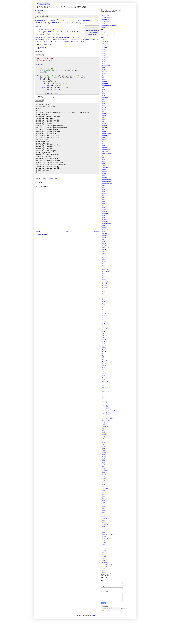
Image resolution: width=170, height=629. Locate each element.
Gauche (104, 125)
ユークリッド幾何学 (107, 418)
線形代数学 (105, 500)
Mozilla (104, 231)
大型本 (104, 504)
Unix (103, 370)
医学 (103, 430)
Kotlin (103, 185)
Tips (103, 356)
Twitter (104, 362)
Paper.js (104, 258)
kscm (103, 191)
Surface (104, 342)
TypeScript (105, 364)
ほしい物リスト (40, 10)
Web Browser (106, 384)
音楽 (103, 436)
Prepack (104, 274)
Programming (50, 178)
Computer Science (107, 85)
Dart (103, 95)
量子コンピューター (107, 564)
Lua (103, 205)
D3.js (103, 93)
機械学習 (104, 450)
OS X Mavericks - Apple (46, 29)
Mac (103, 207)
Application (105, 57)
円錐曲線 (104, 434)
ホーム (67, 231)
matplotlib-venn (106, 223)
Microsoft (104, 227)
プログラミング (106, 414)
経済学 (104, 454)
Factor (104, 113)
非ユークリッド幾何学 (108, 534)
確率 (103, 444)
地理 (103, 512)
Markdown (105, 213)
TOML (104, 358)
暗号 (103, 422)
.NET (103, 39)
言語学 (104, 464)
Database (105, 97)
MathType (105, 220)
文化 (103, 546)
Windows (104, 390)
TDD (103, 348)
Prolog (104, 280)
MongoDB (105, 230)
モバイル (104, 416)
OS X (103, 253)
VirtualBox (105, 378)
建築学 (104, 462)
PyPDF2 (104, 288)
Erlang (104, 109)
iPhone (104, 161)
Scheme (104, 318)
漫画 (103, 554)
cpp (103, 87)
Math (103, 215)
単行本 (104, 506)
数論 (103, 490)
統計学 (104, 522)
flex (103, 121)
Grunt (103, 137)
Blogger (104, 71)
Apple (104, 53)
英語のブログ (105, 21)
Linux (103, 199)
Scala (103, 316)
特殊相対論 (105, 524)
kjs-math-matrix (106, 179)
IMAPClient (105, 151)
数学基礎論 (105, 488)
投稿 (104, 32)
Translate (107, 611)
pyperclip (104, 290)
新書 (103, 484)
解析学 (104, 442)
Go (103, 129)
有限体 (104, 556)
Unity (103, 368)
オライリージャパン (75, 39)
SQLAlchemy (105, 336)
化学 (103, 438)
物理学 (104, 544)
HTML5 (104, 143)
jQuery (104, 169)
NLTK (103, 239)
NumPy (104, 246)
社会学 (104, 476)
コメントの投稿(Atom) (41, 234)
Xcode (104, 398)
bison (103, 67)
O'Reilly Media (92, 32)
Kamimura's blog (43, 4)
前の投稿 (96, 231)
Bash (103, 63)
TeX (103, 350)
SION (103, 332)
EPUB (104, 107)
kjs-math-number (106, 181)
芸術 (103, 458)
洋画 (103, 558)
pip (103, 268)
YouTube (104, 400)
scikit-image (105, 322)
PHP (103, 264)
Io (102, 155)
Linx (103, 201)
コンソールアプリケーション (110, 410)
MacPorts (104, 211)
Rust (103, 310)
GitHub (104, 27)
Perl (103, 259)
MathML (104, 217)
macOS (104, 209)
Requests (105, 304)
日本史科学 (105, 530)
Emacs (41, 32)
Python (55, 178)
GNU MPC (105, 127)
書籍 (103, 480)
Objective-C (105, 247)
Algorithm (105, 43)
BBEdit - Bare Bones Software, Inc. (59, 32)
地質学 (104, 510)
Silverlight (105, 328)
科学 (103, 440)
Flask (103, 119)
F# (103, 111)
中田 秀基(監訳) (48, 39)
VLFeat (104, 380)
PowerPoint (105, 272)
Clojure (104, 79)
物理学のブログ (106, 19)
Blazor (104, 69)
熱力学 (104, 532)
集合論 (104, 478)
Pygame (104, 286)
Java (103, 165)
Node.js (104, 242)
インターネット (106, 404)
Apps (103, 23)
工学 (103, 466)
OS (103, 252)
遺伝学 (104, 428)
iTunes (104, 163)
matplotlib (105, 221)
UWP (103, 376)
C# (103, 77)
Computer (105, 83)
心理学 (104, 482)
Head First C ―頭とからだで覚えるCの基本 (48, 37)
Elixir (103, 103)
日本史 (104, 528)
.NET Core (105, 41)
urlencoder (105, 372)
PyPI (103, 292)
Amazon (104, 45)
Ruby (103, 308)
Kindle (104, 173)
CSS (103, 89)
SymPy (104, 346)
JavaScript (105, 167)
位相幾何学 (105, 424)
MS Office (105, 233)
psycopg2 (105, 282)
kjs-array (104, 177)
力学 (103, 568)
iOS (103, 157)
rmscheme (105, 306)
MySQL (104, 237)
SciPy (103, 324)
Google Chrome (106, 133)
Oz (103, 256)
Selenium (105, 326)
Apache (104, 51)
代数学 (104, 502)
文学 (103, 548)
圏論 (103, 460)
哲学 (103, 514)
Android (104, 47)
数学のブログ (105, 15)
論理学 (104, 572)
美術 (103, 540)
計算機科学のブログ (107, 17)
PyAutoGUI (105, 284)
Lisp (103, 203)
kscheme (104, 189)
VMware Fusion (106, 382)
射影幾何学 (105, 474)
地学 (103, 508)
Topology (104, 360)
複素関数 (104, 542)
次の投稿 (38, 231)
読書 (103, 526)
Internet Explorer (106, 153)
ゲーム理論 (105, 406)
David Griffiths (67, 37)
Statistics (104, 340)
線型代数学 (105, 498)
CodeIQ (104, 81)
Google (104, 131)
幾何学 (104, 448)
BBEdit (42, 48)
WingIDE (104, 394)
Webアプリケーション (108, 388)
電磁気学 (104, 518)
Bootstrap (105, 73)
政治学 (104, 494)
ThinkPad (105, 352)
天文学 (104, 516)
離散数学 (104, 562)
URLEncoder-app (107, 374)
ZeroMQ (104, 402)
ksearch (104, 193)
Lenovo (104, 197)
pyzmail (104, 298)
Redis (104, 302)
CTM (103, 91)
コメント (105, 35)
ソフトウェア (105, 412)
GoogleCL (105, 135)
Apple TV (104, 55)
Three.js (104, 354)
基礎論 (104, 446)
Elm (103, 105)
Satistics (104, 314)
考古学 (104, 468)
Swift (103, 344)
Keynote (104, 171)
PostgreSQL (105, 269)
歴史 (103, 570)
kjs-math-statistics (107, 183)
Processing (105, 276)
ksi (103, 195)
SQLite (104, 338)
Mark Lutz (91, 34)
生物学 (104, 496)
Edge (103, 101)
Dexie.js (104, 99)
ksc (103, 187)
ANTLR (104, 49)
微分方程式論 (105, 538)
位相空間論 (105, 426)
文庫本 (104, 550)
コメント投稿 (105, 408)
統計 (103, 520)
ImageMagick (106, 149)
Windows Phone (106, 392)
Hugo (103, 145)
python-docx (105, 296)
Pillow (104, 266)
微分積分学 (105, 536)
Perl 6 (104, 262)
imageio (104, 147)
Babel (104, 61)
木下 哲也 (61, 39)
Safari (104, 312)
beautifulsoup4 (106, 65)
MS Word (104, 236)
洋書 (103, 560)
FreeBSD (104, 123)
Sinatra (104, 330)
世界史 (104, 492)
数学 (103, 486)
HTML (104, 141)
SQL (103, 334)
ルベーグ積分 (105, 420)
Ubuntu (104, 366)
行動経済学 (105, 470)
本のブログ (105, 13)
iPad (103, 159)
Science (104, 320)
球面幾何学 (105, 452)
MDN (103, 225)
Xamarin (104, 396)
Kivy (103, 175)
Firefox (104, 117)
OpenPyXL (105, 249)
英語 (103, 432)
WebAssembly (106, 386)
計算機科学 (105, 456)
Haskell (104, 139)
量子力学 (104, 566)
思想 (103, 472)
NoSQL (104, 243)
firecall (104, 115)
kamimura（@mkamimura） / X (110, 25)
